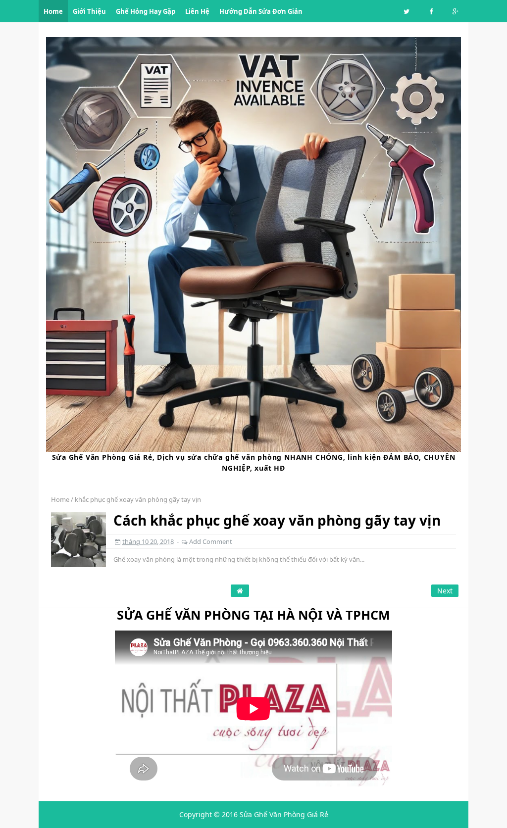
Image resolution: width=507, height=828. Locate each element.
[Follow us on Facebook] (431, 11)
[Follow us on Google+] (455, 11)
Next (445, 590)
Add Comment (210, 541)
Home (60, 499)
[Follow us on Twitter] (406, 11)
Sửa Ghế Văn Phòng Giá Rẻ (284, 814)
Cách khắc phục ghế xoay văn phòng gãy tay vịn (277, 520)
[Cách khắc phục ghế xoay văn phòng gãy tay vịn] (78, 538)
